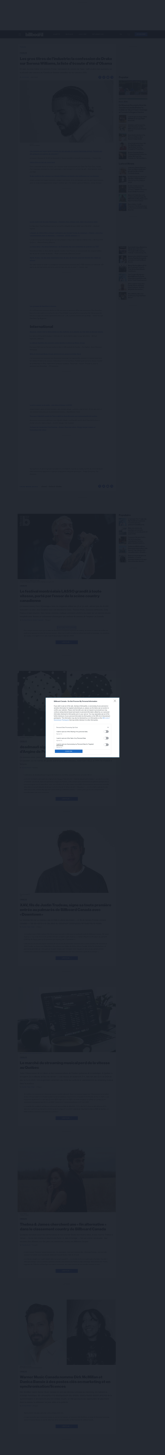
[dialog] (82, 727)
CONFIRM (68, 751)
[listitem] (82, 727)
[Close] (115, 701)
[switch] (106, 731)
